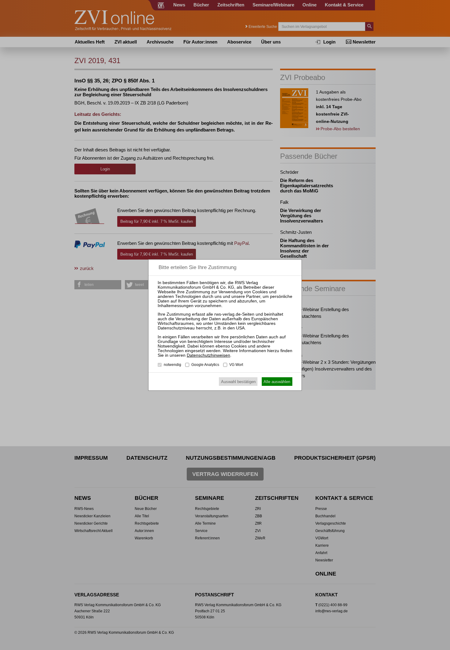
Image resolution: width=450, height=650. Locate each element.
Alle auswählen (277, 381)
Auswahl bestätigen (238, 381)
